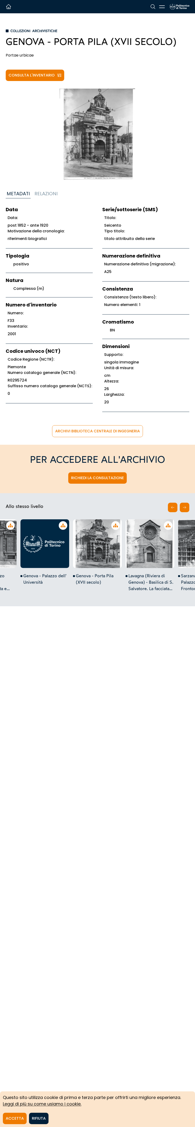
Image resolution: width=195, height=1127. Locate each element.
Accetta (15, 1118)
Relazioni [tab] (46, 193)
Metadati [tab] (18, 193)
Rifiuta (39, 1118)
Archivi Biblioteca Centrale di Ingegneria (97, 431)
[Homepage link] (179, 7)
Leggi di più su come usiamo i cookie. (42, 1104)
